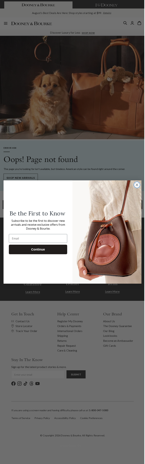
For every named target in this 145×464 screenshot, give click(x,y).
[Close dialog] (136, 185)
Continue (37, 249)
